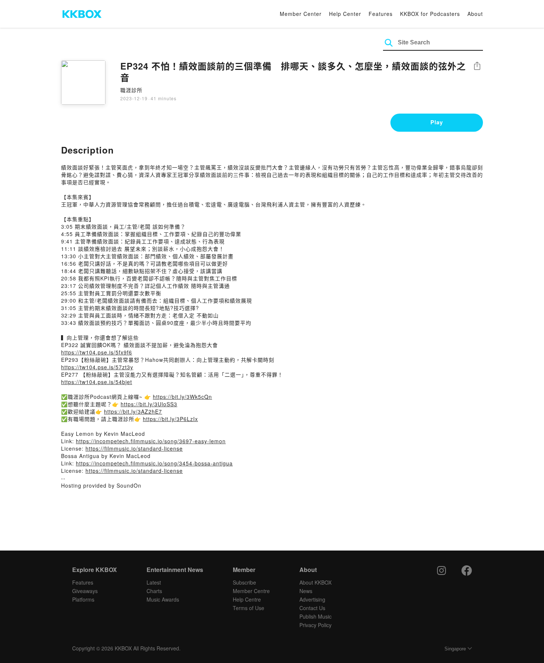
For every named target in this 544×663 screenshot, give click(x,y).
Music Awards (163, 599)
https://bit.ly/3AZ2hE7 (133, 411)
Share (477, 66)
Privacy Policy (315, 625)
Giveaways (85, 591)
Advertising (312, 599)
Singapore (455, 649)
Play (436, 122)
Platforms (83, 599)
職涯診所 (131, 90)
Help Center (345, 13)
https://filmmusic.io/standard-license (134, 448)
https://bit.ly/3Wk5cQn (182, 396)
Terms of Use (248, 608)
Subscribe (244, 582)
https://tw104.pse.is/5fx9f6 (96, 352)
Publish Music (315, 616)
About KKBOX (315, 582)
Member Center (301, 13)
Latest (154, 582)
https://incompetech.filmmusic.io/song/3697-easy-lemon (151, 441)
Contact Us (312, 608)
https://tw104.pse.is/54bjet (96, 382)
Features (381, 13)
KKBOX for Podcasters (430, 13)
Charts (154, 591)
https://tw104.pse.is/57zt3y (97, 367)
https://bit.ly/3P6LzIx (170, 419)
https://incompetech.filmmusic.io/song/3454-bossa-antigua (154, 463)
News (305, 591)
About (475, 13)
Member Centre (251, 591)
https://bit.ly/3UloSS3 (149, 404)
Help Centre (247, 599)
